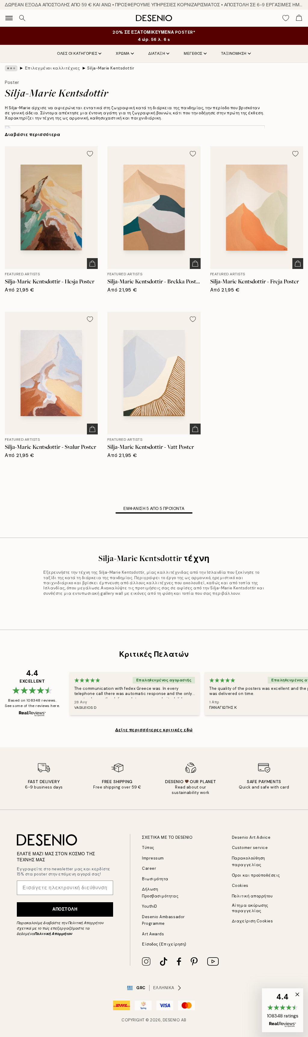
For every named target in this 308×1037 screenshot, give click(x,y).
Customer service (250, 847)
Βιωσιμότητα (155, 878)
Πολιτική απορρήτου (252, 896)
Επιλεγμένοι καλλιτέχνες (52, 68)
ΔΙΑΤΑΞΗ (156, 53)
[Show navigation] (9, 18)
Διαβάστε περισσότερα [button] (32, 134)
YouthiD (149, 906)
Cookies (240, 885)
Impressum (153, 858)
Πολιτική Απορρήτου (53, 933)
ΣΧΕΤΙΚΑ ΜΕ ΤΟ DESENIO (167, 837)
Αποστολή (64, 909)
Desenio (171, 1020)
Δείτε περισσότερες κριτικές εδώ (153, 730)
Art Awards (153, 934)
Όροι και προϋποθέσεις (256, 875)
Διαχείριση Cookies (252, 921)
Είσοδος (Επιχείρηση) (164, 944)
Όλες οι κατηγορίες (77, 53)
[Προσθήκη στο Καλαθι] (92, 263)
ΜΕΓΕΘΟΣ (193, 53)
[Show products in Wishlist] (285, 18)
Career (149, 868)
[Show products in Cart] (299, 18)
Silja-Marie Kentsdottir (110, 68)
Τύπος (148, 847)
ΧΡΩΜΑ (123, 53)
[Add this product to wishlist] (90, 153)
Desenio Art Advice (251, 837)
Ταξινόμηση (234, 53)
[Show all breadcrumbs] (11, 68)
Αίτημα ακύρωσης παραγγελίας (250, 908)
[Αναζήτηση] (22, 18)
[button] (282, 1010)
